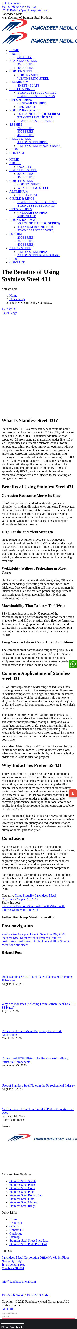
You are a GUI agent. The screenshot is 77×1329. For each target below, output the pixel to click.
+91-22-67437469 (38, 1295)
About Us (15, 1222)
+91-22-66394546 (13, 6)
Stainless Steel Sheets (22, 1181)
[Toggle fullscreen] (11, 1313)
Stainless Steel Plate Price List (28, 1244)
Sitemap (14, 1237)
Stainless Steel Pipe (21, 1191)
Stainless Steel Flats (21, 1198)
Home (13, 295)
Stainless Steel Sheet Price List (28, 1240)
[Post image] (12, 973)
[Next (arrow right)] (7, 1316)
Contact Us (16, 1230)
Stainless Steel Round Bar (25, 1195)
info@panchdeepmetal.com (31, 10)
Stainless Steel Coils (22, 1188)
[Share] (7, 1313)
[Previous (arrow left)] (3, 1316)
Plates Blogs (17, 299)
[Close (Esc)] (3, 1313)
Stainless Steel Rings (22, 1206)
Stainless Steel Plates (22, 1184)
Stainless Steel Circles (23, 1202)
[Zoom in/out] (15, 1313)
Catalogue (15, 1233)
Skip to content (11, 3)
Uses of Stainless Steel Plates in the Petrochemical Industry (38, 1085)
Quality (14, 1226)
